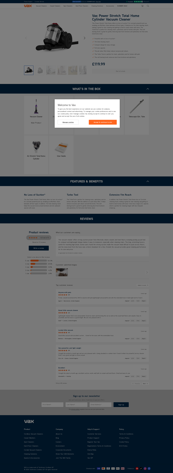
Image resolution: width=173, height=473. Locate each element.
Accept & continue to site (103, 122)
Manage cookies (68, 122)
